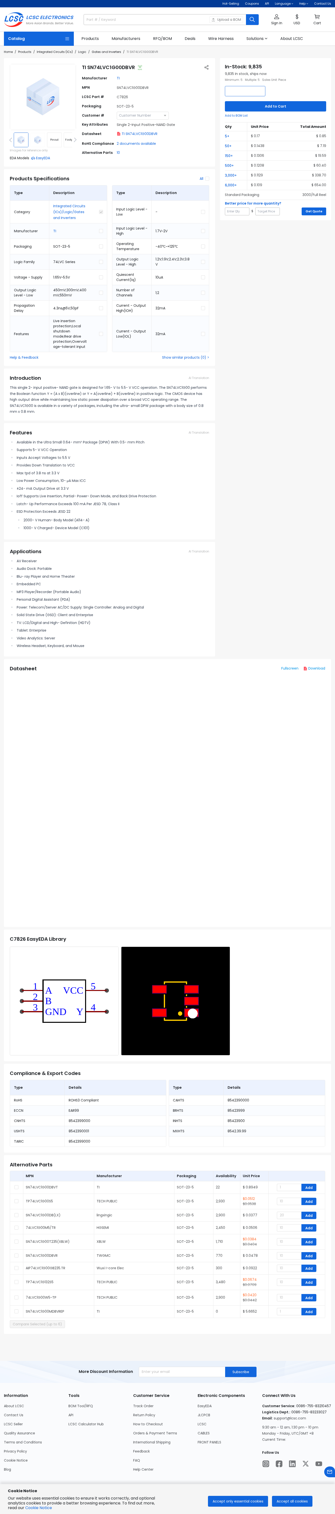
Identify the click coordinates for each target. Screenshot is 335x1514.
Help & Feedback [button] (24, 357)
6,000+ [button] (231, 185)
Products (24, 52)
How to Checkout (148, 1424)
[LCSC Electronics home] (39, 19)
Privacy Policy (15, 1451)
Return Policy (144, 1415)
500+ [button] (229, 165)
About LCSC (14, 1406)
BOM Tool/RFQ (80, 1406)
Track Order (143, 1406)
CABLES (204, 1433)
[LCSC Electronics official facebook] (279, 1463)
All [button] (201, 178)
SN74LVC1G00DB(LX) (43, 1215)
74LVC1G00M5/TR (41, 1227)
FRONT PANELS (209, 1442)
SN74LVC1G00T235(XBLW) (48, 1241)
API (267, 3)
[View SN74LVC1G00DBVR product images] (43, 97)
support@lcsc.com (290, 1418)
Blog (7, 1469)
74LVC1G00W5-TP (41, 1297)
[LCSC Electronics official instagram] (266, 1463)
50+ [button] (228, 146)
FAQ (136, 1460)
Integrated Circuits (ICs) (55, 52)
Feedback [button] (141, 1451)
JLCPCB (204, 1415)
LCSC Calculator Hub (86, 1424)
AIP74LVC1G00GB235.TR (45, 1268)
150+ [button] (229, 155)
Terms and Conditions (23, 1442)
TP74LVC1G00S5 (39, 1201)
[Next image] (74, 140)
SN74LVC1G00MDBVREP (45, 1311)
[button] (277, 20)
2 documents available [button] (136, 143)
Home (8, 52)
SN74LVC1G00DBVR (42, 1255)
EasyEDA (205, 1406)
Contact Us (322, 3)
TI (118, 78)
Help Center (143, 1469)
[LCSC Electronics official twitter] (305, 1463)
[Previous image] (11, 140)
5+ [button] (227, 136)
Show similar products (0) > (185, 357)
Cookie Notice (16, 1460)
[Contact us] (329, 1471)
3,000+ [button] (231, 175)
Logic (82, 52)
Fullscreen (289, 668)
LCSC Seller (13, 1424)
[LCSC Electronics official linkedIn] (292, 1463)
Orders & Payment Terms (155, 1433)
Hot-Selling (230, 3)
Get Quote (314, 211)
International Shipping (151, 1442)
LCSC (202, 1424)
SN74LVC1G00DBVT (42, 1187)
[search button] (252, 19)
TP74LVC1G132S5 (39, 1282)
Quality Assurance (19, 1433)
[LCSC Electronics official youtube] (318, 1463)
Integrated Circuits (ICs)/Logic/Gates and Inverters (69, 212)
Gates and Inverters (106, 52)
